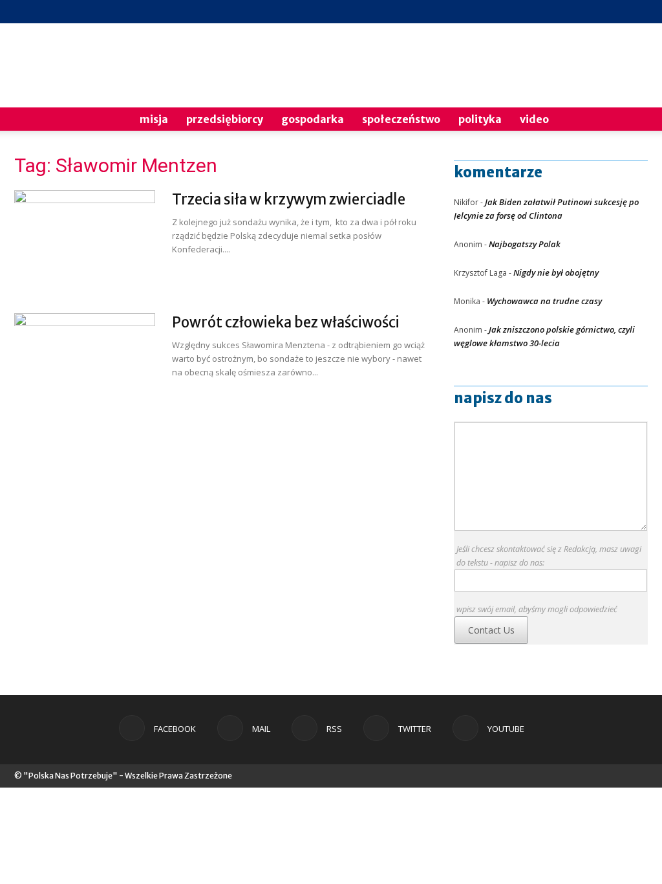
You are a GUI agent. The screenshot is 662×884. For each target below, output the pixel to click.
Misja (154, 119)
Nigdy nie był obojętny (556, 272)
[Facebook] (552, 11)
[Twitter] (616, 11)
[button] (632, 120)
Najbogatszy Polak (525, 244)
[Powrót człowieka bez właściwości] (84, 361)
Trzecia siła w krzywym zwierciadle (288, 199)
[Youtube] (638, 11)
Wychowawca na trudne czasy (544, 301)
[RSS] (595, 11)
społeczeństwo (401, 119)
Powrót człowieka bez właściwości (286, 322)
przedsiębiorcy (224, 119)
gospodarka (312, 119)
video (534, 119)
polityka (480, 119)
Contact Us (491, 630)
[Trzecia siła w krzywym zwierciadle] (84, 238)
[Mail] (574, 11)
